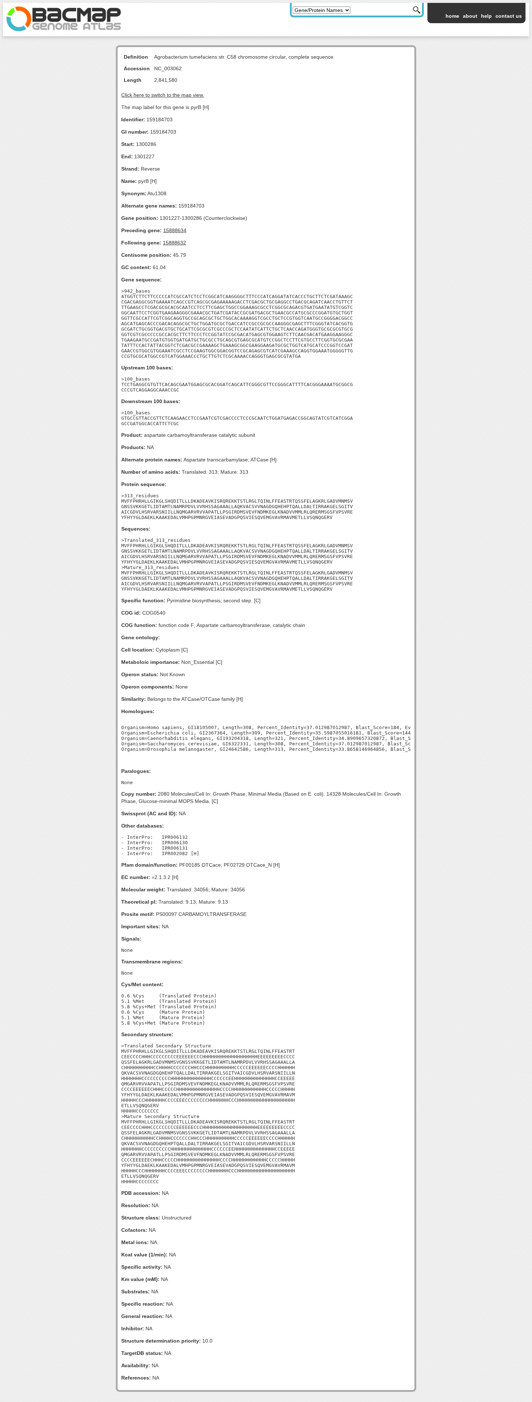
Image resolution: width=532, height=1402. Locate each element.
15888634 (174, 230)
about (470, 16)
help (486, 16)
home (452, 16)
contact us (508, 16)
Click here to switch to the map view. (162, 95)
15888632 (174, 243)
